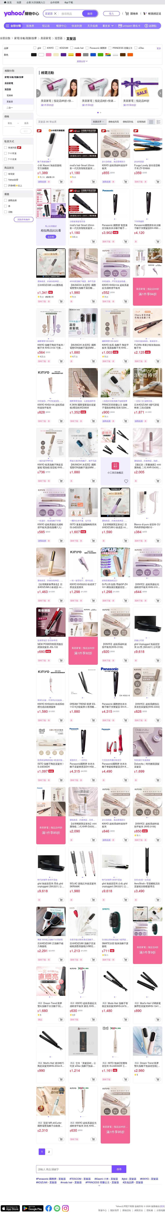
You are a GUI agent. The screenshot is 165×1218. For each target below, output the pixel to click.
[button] (38, 93)
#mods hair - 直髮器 (71, 1182)
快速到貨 (77, 26)
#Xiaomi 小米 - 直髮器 (106, 1178)
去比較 (51, 236)
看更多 (106, 26)
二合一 (10, 107)
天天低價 (92, 26)
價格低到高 (113, 121)
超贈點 (153, 26)
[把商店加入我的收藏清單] (126, 481)
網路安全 (139, 1210)
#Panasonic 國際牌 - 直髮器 (51, 1178)
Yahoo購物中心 (21, 13)
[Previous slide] (38, 143)
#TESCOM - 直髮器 (80, 1178)
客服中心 (102, 1210)
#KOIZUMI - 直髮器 (46, 1182)
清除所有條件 (23, 219)
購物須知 (126, 1210)
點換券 (30, 26)
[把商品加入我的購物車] (61, 182)
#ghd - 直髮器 (129, 1178)
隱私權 (150, 1210)
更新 (162, 1206)
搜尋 (119, 1169)
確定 (26, 131)
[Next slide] (63, 143)
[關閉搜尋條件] (55, 13)
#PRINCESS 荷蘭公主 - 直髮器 (102, 1182)
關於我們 (114, 1210)
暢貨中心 (61, 26)
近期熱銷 (141, 121)
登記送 (46, 26)
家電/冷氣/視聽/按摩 (14, 77)
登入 (111, 13)
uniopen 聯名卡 (132, 26)
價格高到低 (128, 121)
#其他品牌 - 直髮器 (133, 1182)
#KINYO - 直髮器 (149, 1178)
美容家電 (9, 83)
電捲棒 (10, 95)
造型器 (8, 89)
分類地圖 (161, 1210)
